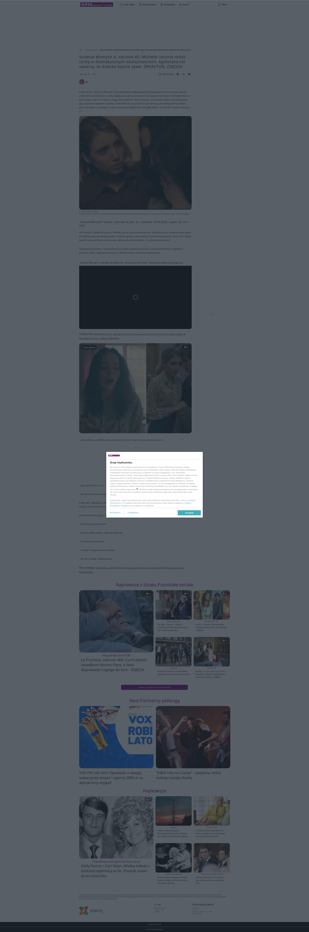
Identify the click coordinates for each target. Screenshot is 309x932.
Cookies (124, 506)
